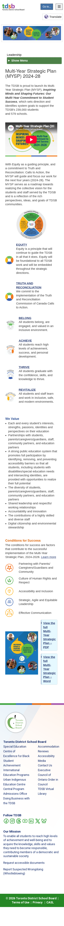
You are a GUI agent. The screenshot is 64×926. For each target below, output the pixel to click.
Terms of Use (20, 902)
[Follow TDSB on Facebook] (6, 820)
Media (42, 760)
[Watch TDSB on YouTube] (25, 820)
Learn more (48, 557)
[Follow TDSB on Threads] (18, 820)
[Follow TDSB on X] (37, 820)
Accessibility (46, 756)
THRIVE (24, 367)
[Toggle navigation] (59, 7)
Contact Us (45, 765)
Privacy (38, 902)
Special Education (14, 746)
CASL (50, 902)
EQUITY (21, 244)
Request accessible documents (24, 862)
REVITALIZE (27, 389)
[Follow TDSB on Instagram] (12, 820)
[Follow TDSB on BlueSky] (43, 820)
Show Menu (19, 60)
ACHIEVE (25, 340)
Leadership (14, 54)
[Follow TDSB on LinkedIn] (31, 820)
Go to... (47, 6)
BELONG (25, 318)
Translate (55, 16)
